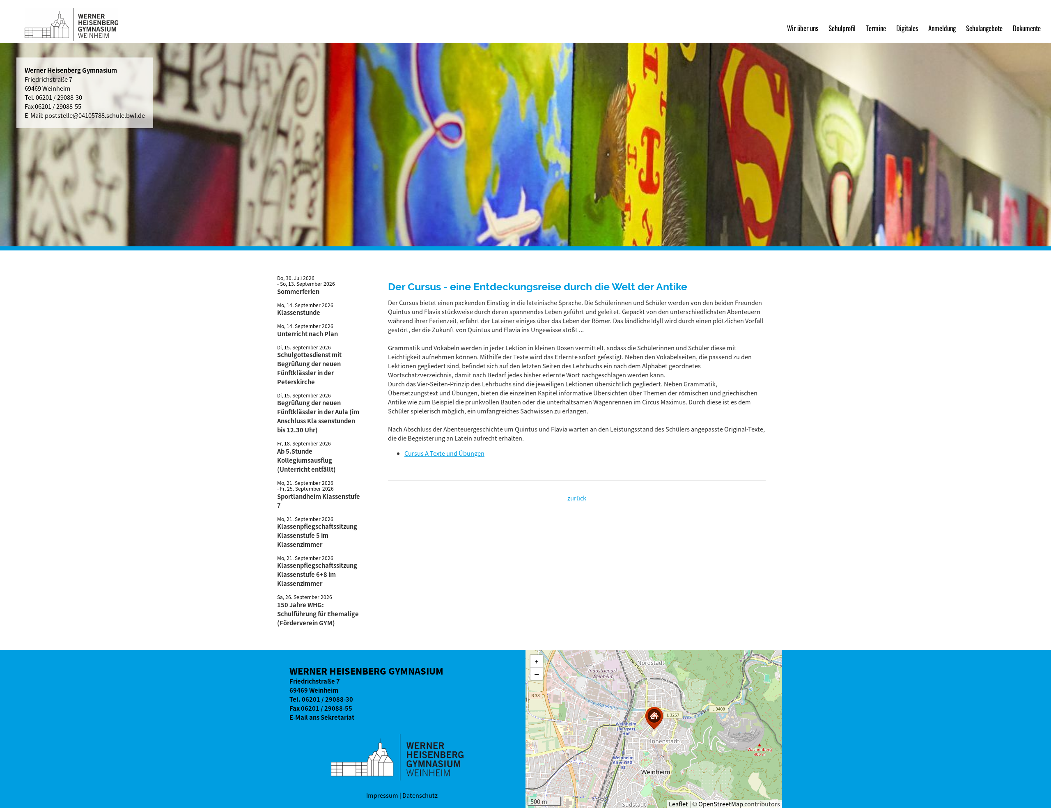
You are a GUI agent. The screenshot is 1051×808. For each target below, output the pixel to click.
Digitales (907, 28)
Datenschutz (420, 795)
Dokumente (1027, 28)
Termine (876, 28)
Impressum (382, 795)
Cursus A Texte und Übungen (444, 453)
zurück (576, 498)
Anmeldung (942, 28)
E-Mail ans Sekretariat (321, 717)
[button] (654, 718)
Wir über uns (802, 28)
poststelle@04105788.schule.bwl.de (95, 115)
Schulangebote (984, 28)
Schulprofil (842, 28)
